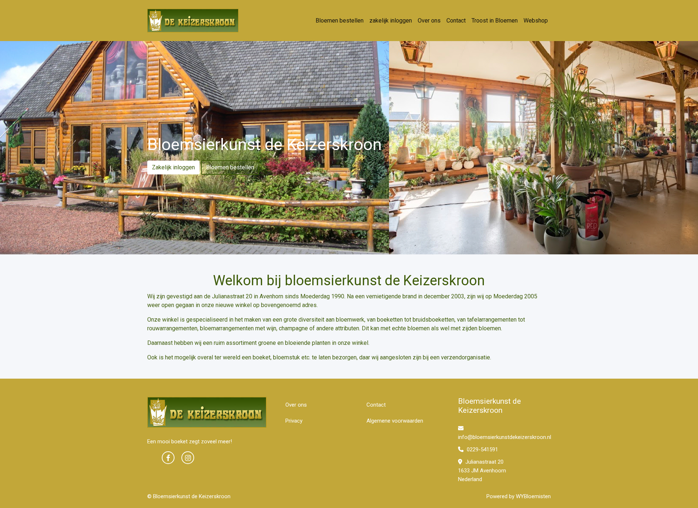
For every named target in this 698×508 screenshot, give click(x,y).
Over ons (429, 20)
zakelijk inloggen (390, 20)
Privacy (293, 421)
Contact (456, 20)
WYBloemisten (533, 496)
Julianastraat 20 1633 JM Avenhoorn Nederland (482, 471)
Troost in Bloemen (495, 20)
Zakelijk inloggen (173, 167)
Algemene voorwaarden (394, 421)
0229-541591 (481, 449)
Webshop (536, 20)
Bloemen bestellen (340, 20)
